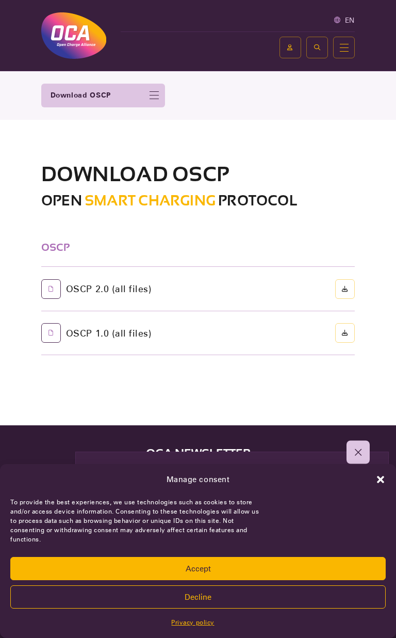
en (350, 20)
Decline (198, 597)
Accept (198, 568)
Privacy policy (192, 622)
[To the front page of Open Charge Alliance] (73, 35)
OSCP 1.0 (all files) (109, 333)
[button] (380, 479)
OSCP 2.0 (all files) (109, 288)
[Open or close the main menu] (344, 47)
